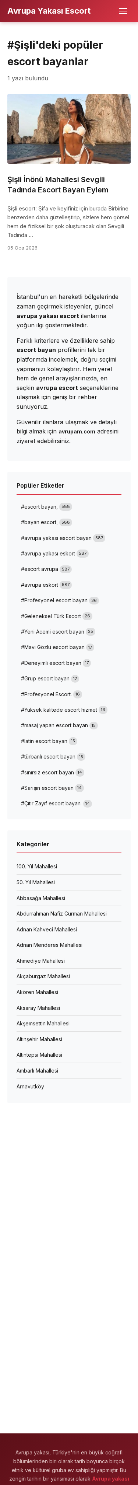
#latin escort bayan (48, 741)
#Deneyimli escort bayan (55, 663)
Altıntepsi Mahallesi (39, 1055)
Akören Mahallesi (37, 992)
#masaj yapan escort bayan (58, 725)
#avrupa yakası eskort (53, 553)
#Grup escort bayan (49, 678)
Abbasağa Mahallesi (41, 898)
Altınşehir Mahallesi (39, 1039)
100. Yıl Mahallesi (37, 866)
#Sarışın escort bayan (51, 788)
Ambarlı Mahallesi (37, 1070)
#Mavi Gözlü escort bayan (56, 647)
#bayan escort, (45, 522)
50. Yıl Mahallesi (36, 882)
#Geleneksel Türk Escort (55, 616)
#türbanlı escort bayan (52, 756)
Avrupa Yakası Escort (49, 10)
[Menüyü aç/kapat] (123, 11)
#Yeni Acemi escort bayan (57, 631)
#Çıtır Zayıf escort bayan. (55, 803)
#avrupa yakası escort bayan (62, 538)
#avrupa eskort (45, 585)
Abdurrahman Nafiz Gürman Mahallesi (62, 913)
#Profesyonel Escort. (50, 694)
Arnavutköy (30, 1086)
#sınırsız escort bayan (51, 772)
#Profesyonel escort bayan (59, 600)
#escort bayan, (45, 506)
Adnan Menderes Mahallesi (49, 945)
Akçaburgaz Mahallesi (43, 976)
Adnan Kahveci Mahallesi (47, 929)
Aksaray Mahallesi (38, 1008)
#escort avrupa (45, 569)
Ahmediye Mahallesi (41, 961)
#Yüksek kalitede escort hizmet (63, 710)
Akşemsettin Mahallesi (43, 1023)
